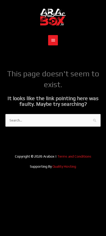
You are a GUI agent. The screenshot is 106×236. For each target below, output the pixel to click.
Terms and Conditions (74, 156)
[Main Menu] (53, 40)
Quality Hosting (64, 166)
